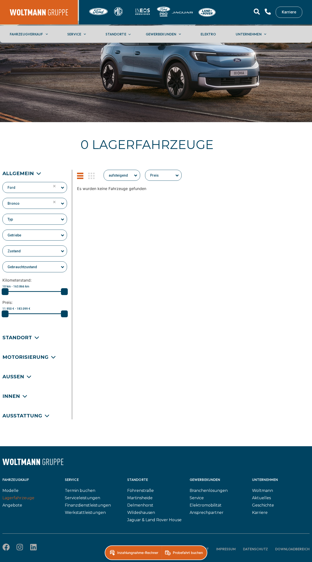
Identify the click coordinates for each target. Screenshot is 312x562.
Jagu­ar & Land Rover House (154, 520)
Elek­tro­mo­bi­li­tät (206, 505)
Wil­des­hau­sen (141, 512)
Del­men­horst (140, 505)
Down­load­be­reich (292, 549)
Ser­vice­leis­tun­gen (82, 498)
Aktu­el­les (261, 498)
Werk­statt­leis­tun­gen (85, 512)
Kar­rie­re (260, 512)
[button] (62, 186)
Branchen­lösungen (209, 490)
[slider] (5, 291)
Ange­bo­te (12, 505)
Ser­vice (74, 34)
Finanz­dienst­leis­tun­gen (88, 505)
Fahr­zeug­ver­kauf (26, 34)
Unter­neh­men (249, 34)
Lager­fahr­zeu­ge (18, 498)
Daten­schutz (255, 549)
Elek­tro (208, 34)
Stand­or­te (116, 34)
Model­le (10, 490)
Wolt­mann (262, 490)
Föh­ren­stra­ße (140, 490)
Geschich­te (263, 505)
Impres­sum (226, 549)
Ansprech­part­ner (207, 512)
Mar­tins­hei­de (140, 498)
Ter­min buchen (80, 490)
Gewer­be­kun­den (161, 34)
